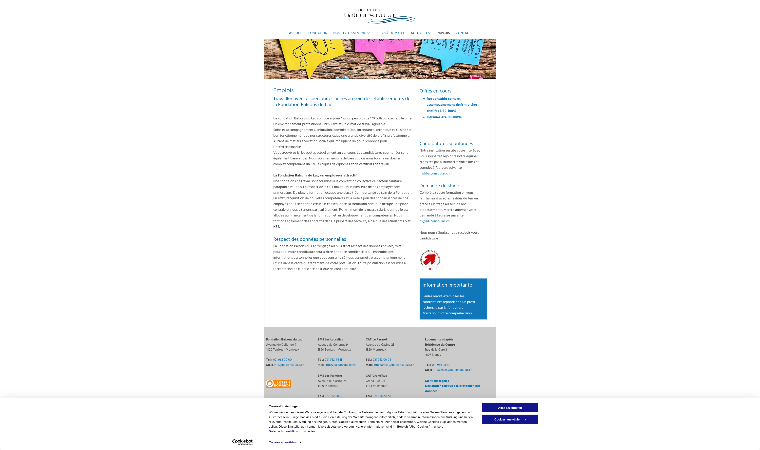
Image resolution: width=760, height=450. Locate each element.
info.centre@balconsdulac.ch (452, 370)
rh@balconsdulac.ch (435, 173)
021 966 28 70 (382, 396)
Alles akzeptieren (510, 407)
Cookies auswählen (282, 442)
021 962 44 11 (333, 359)
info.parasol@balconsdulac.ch (393, 365)
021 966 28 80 (441, 365)
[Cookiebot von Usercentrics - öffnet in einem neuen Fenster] (242, 442)
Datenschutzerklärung (285, 431)
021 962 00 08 (382, 359)
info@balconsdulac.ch (289, 365)
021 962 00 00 (282, 359)
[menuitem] (295, 33)
